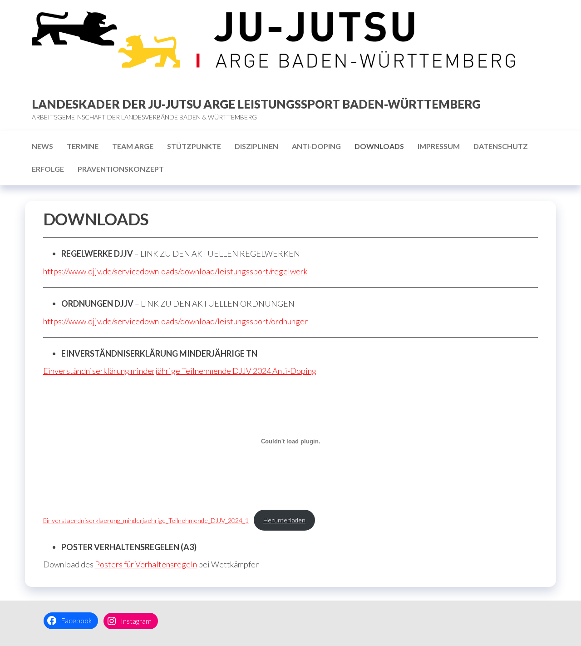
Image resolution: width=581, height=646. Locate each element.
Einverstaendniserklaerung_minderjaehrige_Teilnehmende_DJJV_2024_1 (146, 520)
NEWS (42, 146)
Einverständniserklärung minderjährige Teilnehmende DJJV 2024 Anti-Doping (179, 371)
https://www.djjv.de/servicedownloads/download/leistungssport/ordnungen (176, 321)
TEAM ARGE (132, 146)
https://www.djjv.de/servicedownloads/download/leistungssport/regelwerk (175, 271)
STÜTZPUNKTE (194, 146)
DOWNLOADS (379, 146)
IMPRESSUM (439, 146)
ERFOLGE (48, 168)
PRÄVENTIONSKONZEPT (121, 168)
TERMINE (82, 146)
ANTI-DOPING (316, 146)
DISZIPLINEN (256, 146)
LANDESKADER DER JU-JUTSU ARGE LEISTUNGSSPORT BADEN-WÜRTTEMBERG (256, 104)
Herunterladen (284, 520)
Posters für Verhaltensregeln (146, 564)
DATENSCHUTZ (500, 146)
